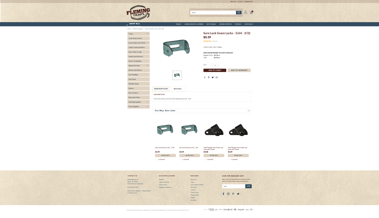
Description (161, 89)
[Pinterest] (209, 77)
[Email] (217, 77)
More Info (165, 155)
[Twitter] (213, 77)
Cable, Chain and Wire (137, 47)
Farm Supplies (134, 106)
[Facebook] (205, 77)
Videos (238, 24)
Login (160, 182)
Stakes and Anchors (136, 56)
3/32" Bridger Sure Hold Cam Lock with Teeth (237, 148)
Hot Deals (211, 24)
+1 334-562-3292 (132, 187)
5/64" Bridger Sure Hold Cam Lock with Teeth (213, 148)
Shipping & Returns (165, 187)
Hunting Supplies (135, 102)
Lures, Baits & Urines (193, 24)
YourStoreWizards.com (182, 210)
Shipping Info (248, 1)
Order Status (225, 24)
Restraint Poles (134, 97)
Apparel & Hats (134, 65)
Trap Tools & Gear (135, 38)
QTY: (205, 65)
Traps (178, 24)
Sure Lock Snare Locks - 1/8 (188, 147)
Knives (131, 88)
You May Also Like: (165, 110)
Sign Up (166, 182)
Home (129, 29)
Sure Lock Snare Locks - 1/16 (164, 147)
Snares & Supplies (138, 29)
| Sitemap (156, 210)
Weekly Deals (134, 84)
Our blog (248, 24)
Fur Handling (133, 75)
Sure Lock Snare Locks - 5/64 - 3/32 (154, 29)
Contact (240, 1)
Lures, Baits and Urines (137, 43)
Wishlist (161, 179)
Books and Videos (135, 70)
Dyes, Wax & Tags (135, 52)
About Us (233, 1)
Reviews (178, 89)
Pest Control (133, 93)
